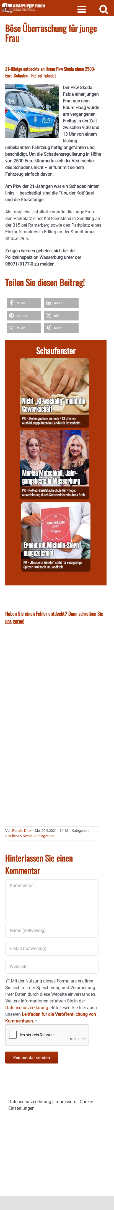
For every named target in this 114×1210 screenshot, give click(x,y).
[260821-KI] (54, 361)
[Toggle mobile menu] (82, 9)
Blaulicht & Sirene (19, 836)
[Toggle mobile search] (103, 9)
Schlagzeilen (44, 836)
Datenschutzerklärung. (27, 1007)
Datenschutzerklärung (29, 1101)
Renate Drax (21, 830)
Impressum (65, 1101)
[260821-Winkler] (55, 505)
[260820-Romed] (54, 433)
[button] (24, 303)
